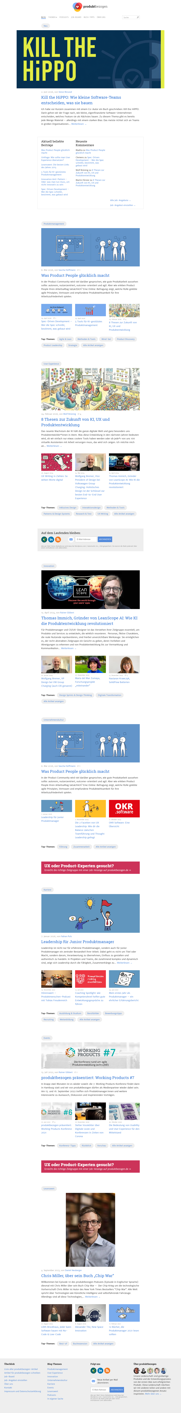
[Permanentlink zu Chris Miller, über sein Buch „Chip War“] (90, 1230)
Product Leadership (53, 345)
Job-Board (76, 17)
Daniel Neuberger (73, 1270)
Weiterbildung (67, 1019)
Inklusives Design (67, 507)
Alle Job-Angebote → (120, 200)
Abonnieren (105, 539)
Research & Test (83, 514)
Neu (46, 26)
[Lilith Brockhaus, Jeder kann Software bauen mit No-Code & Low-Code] (56, 1313)
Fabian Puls (66, 936)
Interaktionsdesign (91, 507)
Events (47, 1038)
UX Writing (103, 514)
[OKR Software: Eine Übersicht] (124, 808)
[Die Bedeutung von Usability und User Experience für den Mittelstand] (124, 1111)
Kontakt (8, 1387)
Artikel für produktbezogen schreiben (22, 1373)
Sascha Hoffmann (67, 270)
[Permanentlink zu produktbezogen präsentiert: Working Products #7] (90, 1056)
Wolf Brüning (82, 170)
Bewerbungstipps (113, 1013)
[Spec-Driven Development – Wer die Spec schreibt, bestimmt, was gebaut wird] (56, 310)
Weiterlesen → (79, 123)
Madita (79, 150)
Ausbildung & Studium (70, 1013)
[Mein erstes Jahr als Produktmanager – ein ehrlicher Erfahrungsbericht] (124, 979)
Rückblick (86, 1145)
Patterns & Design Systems (57, 514)
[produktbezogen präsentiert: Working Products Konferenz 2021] (56, 1111)
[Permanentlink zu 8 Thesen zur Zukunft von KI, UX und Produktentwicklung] (90, 389)
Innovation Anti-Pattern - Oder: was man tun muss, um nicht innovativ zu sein (55, 182)
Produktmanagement (54, 224)
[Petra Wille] (164, 1373)
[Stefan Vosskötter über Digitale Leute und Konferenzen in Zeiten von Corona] (90, 1111)
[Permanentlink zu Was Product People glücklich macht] (90, 248)
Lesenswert (49, 1188)
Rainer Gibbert (67, 612)
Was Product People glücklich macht (75, 275)
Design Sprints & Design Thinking (75, 695)
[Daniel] (137, 1373)
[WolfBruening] (157, 1373)
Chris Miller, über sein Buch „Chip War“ (77, 1275)
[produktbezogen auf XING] (44, 539)
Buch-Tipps (89, 17)
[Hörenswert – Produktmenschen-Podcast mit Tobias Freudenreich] (56, 979)
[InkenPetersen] (143, 1373)
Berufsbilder (93, 1013)
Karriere (47, 890)
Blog (43, 17)
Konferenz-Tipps (67, 1145)
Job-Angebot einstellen (15, 1380)
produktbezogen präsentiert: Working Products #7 (87, 1077)
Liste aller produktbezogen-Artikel (21, 1369)
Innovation (49, 566)
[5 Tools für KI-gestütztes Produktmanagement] (90, 310)
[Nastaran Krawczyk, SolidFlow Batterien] (124, 664)
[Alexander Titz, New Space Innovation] (90, 1313)
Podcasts (64, 17)
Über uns (101, 17)
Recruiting (49, 1019)
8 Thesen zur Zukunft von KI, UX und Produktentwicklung (90, 173)
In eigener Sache (55, 1398)
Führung (63, 847)
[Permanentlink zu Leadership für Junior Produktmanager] (90, 914)
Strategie (72, 345)
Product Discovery (126, 339)
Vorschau (101, 1145)
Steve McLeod (65, 92)
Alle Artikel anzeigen (93, 345)
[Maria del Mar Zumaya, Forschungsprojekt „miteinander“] (90, 664)
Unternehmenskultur (54, 720)
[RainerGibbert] (150, 1373)
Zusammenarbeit (81, 847)
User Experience (51, 364)
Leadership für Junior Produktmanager (77, 941)
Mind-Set (106, 339)
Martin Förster (82, 180)
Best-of (63, 1343)
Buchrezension (80, 1343)
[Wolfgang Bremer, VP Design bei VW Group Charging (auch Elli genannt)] (56, 664)
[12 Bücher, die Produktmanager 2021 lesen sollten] (124, 1313)
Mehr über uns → (153, 1394)
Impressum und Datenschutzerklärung (22, 1391)
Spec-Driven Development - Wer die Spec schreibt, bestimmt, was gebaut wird (55, 192)
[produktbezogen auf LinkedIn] (51, 539)
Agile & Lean (65, 339)
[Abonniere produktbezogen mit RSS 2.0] (58, 539)
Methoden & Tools (86, 339)
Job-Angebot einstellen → (123, 205)
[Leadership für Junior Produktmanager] (56, 806)
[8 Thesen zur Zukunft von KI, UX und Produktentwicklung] (124, 310)
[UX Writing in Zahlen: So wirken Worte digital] (56, 462)
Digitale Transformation (109, 695)
